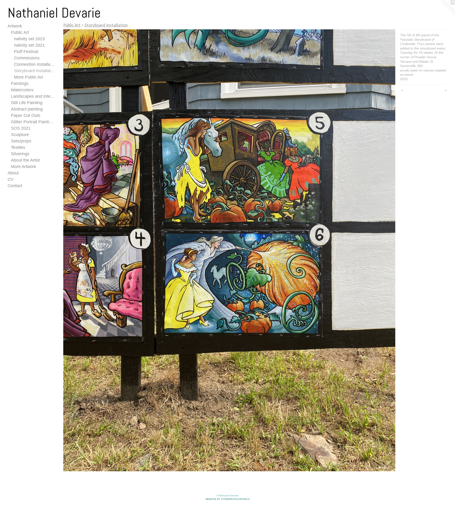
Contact (15, 185)
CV (11, 179)
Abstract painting (27, 109)
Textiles (18, 147)
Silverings (20, 153)
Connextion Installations (34, 64)
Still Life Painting (26, 102)
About (13, 173)
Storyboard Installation (34, 70)
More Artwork (23, 166)
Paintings (19, 83)
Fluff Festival (26, 51)
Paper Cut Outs (25, 115)
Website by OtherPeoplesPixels (227, 499)
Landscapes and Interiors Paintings (33, 96)
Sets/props (21, 141)
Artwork (15, 26)
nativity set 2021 (29, 45)
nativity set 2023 (29, 38)
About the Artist (25, 160)
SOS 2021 (21, 128)
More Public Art (28, 77)
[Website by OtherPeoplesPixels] (445, 9)
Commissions (27, 58)
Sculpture (20, 134)
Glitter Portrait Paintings (33, 121)
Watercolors (22, 90)
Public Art (20, 32)
